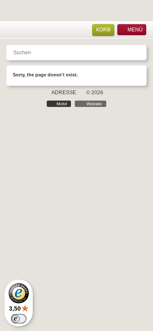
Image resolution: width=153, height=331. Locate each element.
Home (10, 30)
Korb (103, 30)
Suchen (33, 30)
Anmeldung (22, 30)
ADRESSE (63, 92)
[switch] (18, 318)
